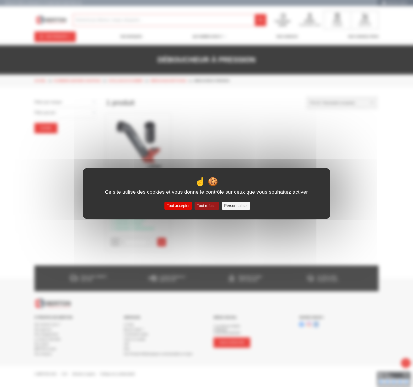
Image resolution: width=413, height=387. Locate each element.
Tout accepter (178, 206)
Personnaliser (236, 206)
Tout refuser (207, 206)
